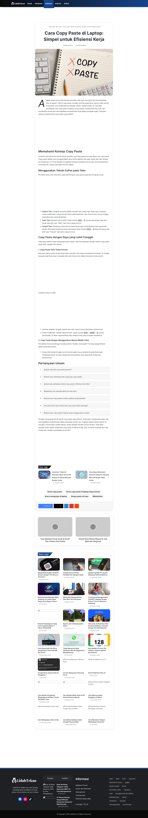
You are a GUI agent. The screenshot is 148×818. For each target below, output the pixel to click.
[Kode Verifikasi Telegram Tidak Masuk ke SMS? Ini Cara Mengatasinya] (49, 789)
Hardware (38, 3)
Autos (111, 779)
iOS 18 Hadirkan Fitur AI (97, 673)
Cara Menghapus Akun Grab (48, 720)
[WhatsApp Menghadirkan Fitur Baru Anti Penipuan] (74, 589)
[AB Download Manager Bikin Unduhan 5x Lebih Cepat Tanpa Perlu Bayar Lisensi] (49, 589)
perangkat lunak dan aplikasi (124, 793)
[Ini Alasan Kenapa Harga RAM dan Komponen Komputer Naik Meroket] (49, 800)
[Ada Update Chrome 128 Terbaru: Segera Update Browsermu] (99, 640)
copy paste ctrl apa (80, 496)
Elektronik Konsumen (115, 782)
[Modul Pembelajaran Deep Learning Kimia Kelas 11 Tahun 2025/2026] (49, 615)
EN (84, 804)
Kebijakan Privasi (81, 785)
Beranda (52, 27)
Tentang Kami (80, 795)
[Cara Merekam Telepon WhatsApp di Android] (99, 711)
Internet (58, 3)
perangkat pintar (114, 797)
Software (48, 3)
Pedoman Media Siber (83, 799)
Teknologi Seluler (114, 804)
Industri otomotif (114, 786)
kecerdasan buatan (115, 790)
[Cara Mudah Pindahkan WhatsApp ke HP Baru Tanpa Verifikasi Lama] (49, 687)
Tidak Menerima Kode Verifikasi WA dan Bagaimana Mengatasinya (74, 650)
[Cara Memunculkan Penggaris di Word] (99, 687)
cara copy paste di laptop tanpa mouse (83, 492)
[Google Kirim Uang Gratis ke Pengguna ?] (49, 664)
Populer (50, 778)
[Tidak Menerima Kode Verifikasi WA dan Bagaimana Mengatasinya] (74, 640)
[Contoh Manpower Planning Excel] (74, 664)
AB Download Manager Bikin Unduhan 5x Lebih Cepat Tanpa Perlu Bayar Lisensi (48, 599)
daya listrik (132, 779)
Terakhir (65, 778)
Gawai (29, 3)
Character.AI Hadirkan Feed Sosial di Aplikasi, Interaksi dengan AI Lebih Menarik (98, 626)
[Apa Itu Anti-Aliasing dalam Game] (74, 615)
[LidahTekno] (18, 3)
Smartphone (113, 801)
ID (87, 804)
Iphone (124, 786)
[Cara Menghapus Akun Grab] (49, 711)
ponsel (124, 797)
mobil (111, 793)
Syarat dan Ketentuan (83, 789)
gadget (127, 782)
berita (117, 779)
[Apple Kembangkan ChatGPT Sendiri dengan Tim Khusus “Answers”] (49, 564)
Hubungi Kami (80, 792)
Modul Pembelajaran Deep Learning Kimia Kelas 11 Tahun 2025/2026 (47, 626)
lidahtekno (98, 496)
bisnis (124, 779)
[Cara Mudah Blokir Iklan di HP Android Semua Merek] (74, 687)
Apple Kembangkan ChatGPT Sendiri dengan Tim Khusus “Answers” (48, 575)
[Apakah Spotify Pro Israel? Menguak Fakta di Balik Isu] (99, 564)
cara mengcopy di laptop (56, 496)
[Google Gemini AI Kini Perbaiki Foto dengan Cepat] (74, 564)
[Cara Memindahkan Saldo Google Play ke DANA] (74, 711)
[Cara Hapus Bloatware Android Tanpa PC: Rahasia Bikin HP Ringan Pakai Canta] (81, 475)
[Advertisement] (74, 14)
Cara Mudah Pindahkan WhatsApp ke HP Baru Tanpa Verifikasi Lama (48, 697)
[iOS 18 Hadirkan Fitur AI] (99, 664)
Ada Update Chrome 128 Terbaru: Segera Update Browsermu (97, 650)
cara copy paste (55, 492)
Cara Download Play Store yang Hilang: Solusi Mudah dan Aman (48, 650)
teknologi (122, 801)
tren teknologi (127, 804)
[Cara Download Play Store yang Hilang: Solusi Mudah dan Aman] (49, 640)
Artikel (66, 3)
